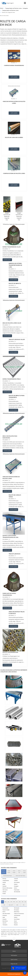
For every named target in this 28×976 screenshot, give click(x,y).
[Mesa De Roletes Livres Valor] (14, 311)
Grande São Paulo (7, 875)
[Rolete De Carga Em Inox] (6, 204)
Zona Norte (9, 871)
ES (8, 902)
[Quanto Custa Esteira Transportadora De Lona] (14, 523)
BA (25, 902)
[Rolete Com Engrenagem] (14, 640)
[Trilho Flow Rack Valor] (5, 353)
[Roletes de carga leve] (14, 837)
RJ (2, 902)
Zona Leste (24, 871)
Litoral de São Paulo (20, 875)
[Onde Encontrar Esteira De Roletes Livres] (14, 464)
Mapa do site (14, 964)
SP (11, 902)
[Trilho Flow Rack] (5, 567)
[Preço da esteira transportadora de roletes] (14, 712)
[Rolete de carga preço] (14, 806)
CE (4, 905)
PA (23, 905)
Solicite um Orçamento (14, 974)
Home (14, 951)
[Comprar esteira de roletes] (14, 681)
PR (14, 902)
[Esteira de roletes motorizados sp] (14, 821)
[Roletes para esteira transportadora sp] (14, 697)
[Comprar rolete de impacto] (14, 759)
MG (5, 902)
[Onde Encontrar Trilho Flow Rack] (5, 625)
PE (22, 902)
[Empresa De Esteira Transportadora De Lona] (5, 277)
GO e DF (11, 905)
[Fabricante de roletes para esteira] (14, 775)
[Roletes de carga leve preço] (14, 744)
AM (17, 905)
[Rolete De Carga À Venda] (5, 508)
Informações (14, 955)
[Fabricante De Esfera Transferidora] (14, 581)
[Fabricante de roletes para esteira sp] (14, 728)
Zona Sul (19, 871)
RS (19, 902)
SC (17, 902)
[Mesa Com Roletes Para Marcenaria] (14, 424)
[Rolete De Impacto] (5, 297)
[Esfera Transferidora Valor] (14, 235)
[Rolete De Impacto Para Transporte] (5, 409)
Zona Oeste (14, 871)
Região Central (3, 871)
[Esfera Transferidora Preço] (14, 367)
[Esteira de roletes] (14, 790)
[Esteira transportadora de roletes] (14, 852)
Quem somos (14, 959)
